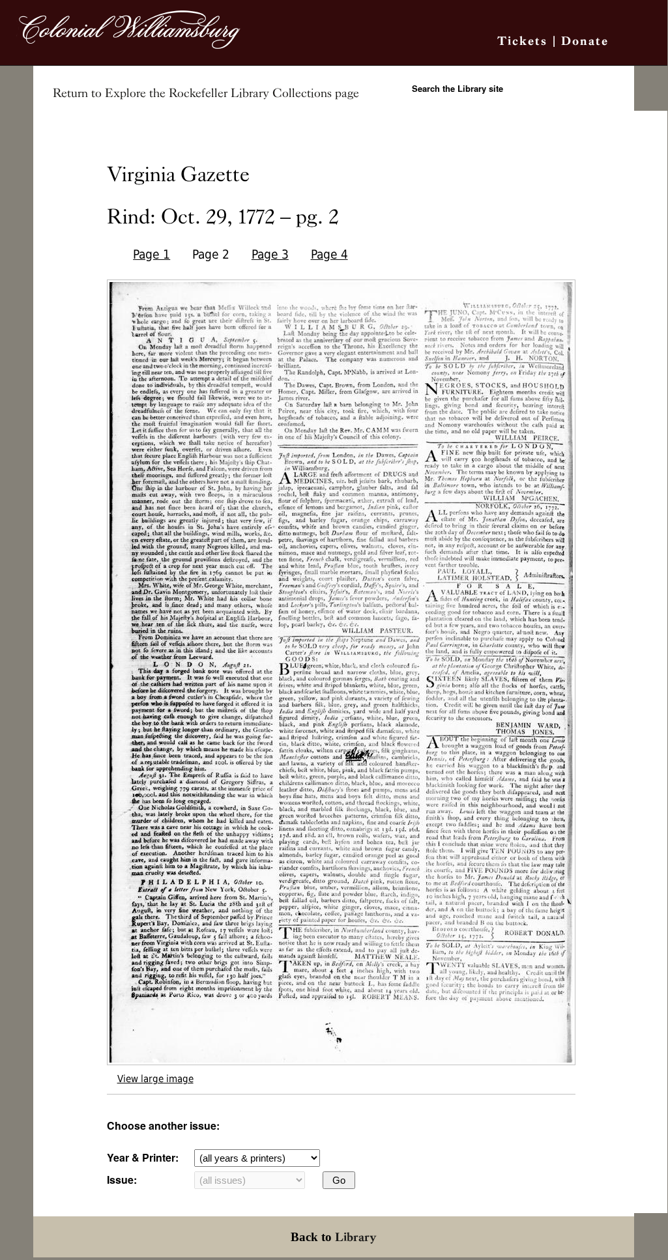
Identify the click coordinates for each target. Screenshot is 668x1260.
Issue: (122, 1179)
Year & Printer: (143, 1157)
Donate (585, 40)
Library (356, 1236)
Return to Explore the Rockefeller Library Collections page (206, 93)
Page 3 (270, 254)
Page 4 (329, 254)
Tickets (522, 40)
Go (338, 1180)
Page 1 (151, 254)
